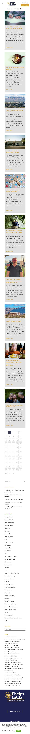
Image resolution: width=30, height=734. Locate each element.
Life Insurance (8, 562)
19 (20, 444)
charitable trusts (8, 645)
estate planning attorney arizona (12, 653)
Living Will (7, 567)
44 (21, 462)
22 (13, 447)
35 (6, 459)
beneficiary (15, 643)
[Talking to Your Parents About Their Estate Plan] (15, 222)
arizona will (16, 641)
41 (9, 462)
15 (6, 444)
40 (6, 462)
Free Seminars (8, 542)
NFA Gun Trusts (9, 584)
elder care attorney (9, 647)
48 (17, 466)
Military (7, 581)
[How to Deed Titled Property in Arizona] (15, 142)
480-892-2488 (15, 721)
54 (21, 470)
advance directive (9, 637)
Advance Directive (10, 517)
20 (6, 447)
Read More (4, 730)
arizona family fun (9, 641)
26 (9, 451)
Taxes (6, 612)
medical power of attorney (11, 672)
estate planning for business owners (13, 658)
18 (17, 444)
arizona (15, 637)
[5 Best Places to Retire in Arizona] (15, 101)
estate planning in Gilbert (10, 660)
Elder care (15, 645)
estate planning (8, 649)
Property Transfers (10, 601)
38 (17, 459)
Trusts (6, 685)
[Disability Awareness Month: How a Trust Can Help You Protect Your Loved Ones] (15, 351)
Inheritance (8, 550)
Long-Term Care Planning (12, 573)
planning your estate (9, 677)
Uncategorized (9, 615)
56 (9, 473)
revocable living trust (15, 681)
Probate (7, 598)
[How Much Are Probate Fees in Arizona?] (15, 59)
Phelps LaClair (17, 674)
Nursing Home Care (10, 587)
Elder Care (7, 528)
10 (6, 440)
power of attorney (19, 677)
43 (17, 462)
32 (13, 455)
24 (21, 447)
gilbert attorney (8, 664)
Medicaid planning (9, 670)
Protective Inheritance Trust (15, 679)
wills (11, 685)
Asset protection (8, 643)
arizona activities (9, 639)
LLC (17, 666)
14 (20, 440)
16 (9, 444)
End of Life (7, 534)
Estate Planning (9, 536)
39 (21, 459)
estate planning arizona (17, 649)
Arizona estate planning (18, 639)
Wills (6, 621)
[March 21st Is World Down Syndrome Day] (15, 396)
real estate (7, 681)
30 (6, 455)
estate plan (16, 647)
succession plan (18, 683)
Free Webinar (25, 5)
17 (13, 444)
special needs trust (9, 683)
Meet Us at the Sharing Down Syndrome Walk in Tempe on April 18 (13, 281)
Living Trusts (8, 564)
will (9, 685)
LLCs (6, 570)
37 (13, 459)
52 (13, 470)
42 (13, 462)
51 (9, 470)
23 (17, 447)
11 (9, 440)
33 (17, 455)
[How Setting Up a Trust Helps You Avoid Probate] (15, 18)
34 (21, 455)
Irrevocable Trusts (10, 559)
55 (6, 473)
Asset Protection (9, 522)
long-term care (8, 668)
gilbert (19, 662)
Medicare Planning (10, 578)
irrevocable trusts (16, 664)
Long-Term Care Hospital (18, 668)
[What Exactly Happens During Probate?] (15, 181)
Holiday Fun (8, 548)
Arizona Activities (9, 520)
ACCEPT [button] (18, 730)
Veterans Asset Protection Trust (13, 618)
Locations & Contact (15, 711)
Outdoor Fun (8, 590)
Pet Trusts (7, 592)
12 (13, 440)
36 (9, 459)
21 (9, 447)
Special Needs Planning (11, 607)
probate (6, 679)
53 (17, 470)
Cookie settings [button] (11, 730)
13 (17, 440)
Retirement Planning (10, 604)
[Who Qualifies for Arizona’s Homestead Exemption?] (15, 311)
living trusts (7, 666)
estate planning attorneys (10, 655)
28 (17, 451)
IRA (5, 553)
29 (21, 451)
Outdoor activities (9, 674)
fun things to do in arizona (11, 662)
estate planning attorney (10, 651)
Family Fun (8, 539)
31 (9, 455)
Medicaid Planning (10, 576)
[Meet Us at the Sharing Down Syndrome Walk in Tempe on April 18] (15, 266)
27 (13, 451)
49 (21, 466)
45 (6, 466)
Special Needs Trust (10, 609)
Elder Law (7, 531)
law (22, 664)
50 (6, 470)
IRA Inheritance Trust (11, 556)
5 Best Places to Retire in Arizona (14, 499)
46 (10, 466)
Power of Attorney (10, 595)
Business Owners (9, 525)
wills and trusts (16, 685)
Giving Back (8, 545)
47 (13, 466)
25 (6, 451)
